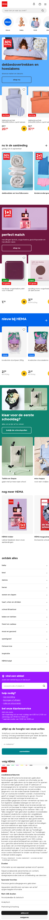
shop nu (24, 65)
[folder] (17, 520)
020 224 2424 (7, 712)
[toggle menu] (45, 4)
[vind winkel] (44, 686)
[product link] (14, 102)
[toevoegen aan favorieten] (24, 90)
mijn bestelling (9, 697)
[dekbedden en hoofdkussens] (17, 174)
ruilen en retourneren (12, 703)
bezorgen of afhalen (11, 700)
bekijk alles (24, 322)
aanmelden (24, 751)
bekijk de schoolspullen (24, 415)
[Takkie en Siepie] (17, 460)
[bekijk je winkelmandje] (40, 4)
